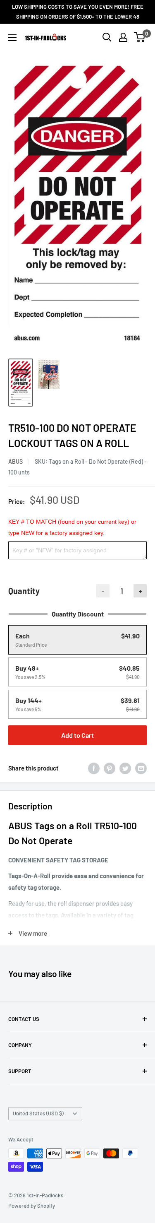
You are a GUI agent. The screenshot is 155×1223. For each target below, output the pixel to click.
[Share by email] (141, 768)
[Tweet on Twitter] (125, 768)
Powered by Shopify (31, 1205)
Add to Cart (77, 735)
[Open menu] (12, 37)
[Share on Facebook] (94, 768)
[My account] (123, 37)
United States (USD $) (38, 1113)
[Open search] (107, 37)
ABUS (15, 461)
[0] (140, 37)
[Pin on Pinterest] (109, 768)
